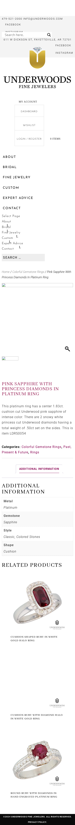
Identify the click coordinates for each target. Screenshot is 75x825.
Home (6, 272)
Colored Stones (28, 537)
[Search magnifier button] (49, 35)
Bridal (10, 167)
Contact (12, 208)
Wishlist (29, 125)
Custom (11, 188)
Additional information (39, 468)
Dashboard (29, 111)
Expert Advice (18, 198)
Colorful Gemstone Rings (28, 272)
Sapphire (10, 522)
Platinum (10, 507)
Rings (34, 452)
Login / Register (29, 139)
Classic (9, 537)
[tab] (39, 469)
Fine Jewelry (17, 177)
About (9, 157)
